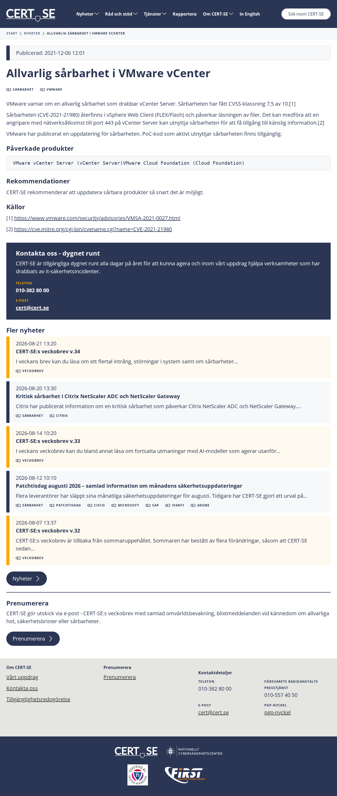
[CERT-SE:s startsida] (30, 15)
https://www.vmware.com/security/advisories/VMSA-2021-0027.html (97, 218)
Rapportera (185, 14)
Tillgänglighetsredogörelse (38, 699)
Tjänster (153, 14)
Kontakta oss (22, 688)
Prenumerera (29, 638)
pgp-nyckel (277, 712)
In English (250, 14)
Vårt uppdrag (22, 677)
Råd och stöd (119, 14)
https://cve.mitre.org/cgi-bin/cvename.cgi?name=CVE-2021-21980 (93, 229)
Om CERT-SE (216, 14)
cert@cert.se (32, 307)
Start (11, 33)
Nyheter (85, 14)
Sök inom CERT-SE (306, 14)
